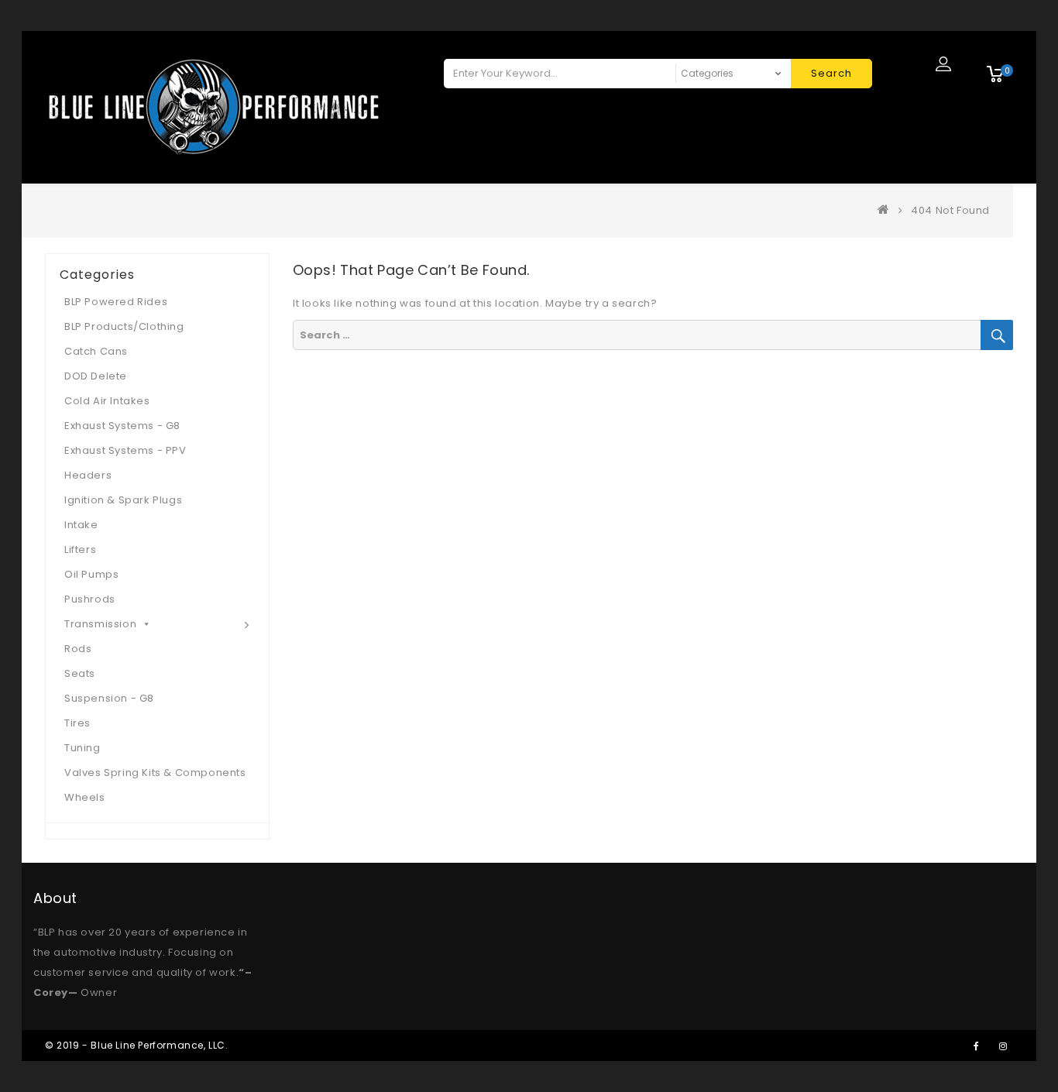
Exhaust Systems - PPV (125, 450)
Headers (88, 475)
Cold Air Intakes (107, 400)
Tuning (82, 747)
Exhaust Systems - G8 (122, 425)
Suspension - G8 (109, 698)
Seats (79, 673)
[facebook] (976, 1045)
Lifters (80, 549)
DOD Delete (95, 376)
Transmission (100, 623)
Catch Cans (96, 351)
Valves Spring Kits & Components (155, 772)
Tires (77, 723)
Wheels (84, 797)
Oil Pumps (91, 574)
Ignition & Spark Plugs (123, 500)
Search (831, 73)
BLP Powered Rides (115, 301)
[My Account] (943, 63)
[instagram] (1003, 1045)
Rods (77, 648)
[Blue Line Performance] (887, 210)
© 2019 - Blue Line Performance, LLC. (136, 1045)
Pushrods (89, 599)
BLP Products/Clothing (124, 326)
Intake (81, 524)
